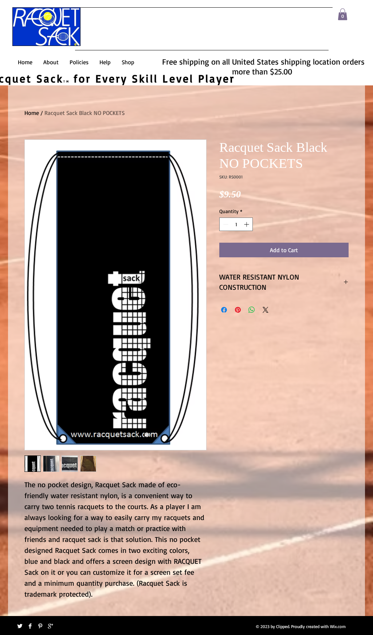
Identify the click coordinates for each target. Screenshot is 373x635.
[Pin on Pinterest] (237, 309)
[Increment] (247, 224)
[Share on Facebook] (224, 309)
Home (31, 112)
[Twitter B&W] (20, 626)
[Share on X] (265, 309)
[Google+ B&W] (50, 626)
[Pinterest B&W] (40, 626)
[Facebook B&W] (30, 626)
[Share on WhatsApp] (251, 309)
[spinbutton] (236, 224)
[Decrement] (224, 224)
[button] (343, 14)
